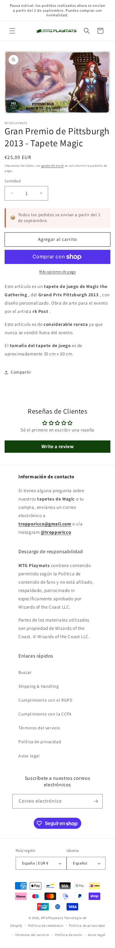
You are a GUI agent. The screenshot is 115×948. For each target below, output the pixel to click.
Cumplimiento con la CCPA (44, 714)
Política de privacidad (39, 741)
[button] (12, 31)
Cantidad (13, 181)
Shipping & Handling (38, 686)
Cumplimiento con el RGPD (45, 700)
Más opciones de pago (57, 271)
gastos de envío (52, 166)
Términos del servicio (39, 728)
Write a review (57, 446)
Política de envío (68, 935)
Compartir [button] (21, 372)
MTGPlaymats (52, 918)
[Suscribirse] (95, 801)
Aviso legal (29, 756)
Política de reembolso (45, 925)
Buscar (25, 672)
